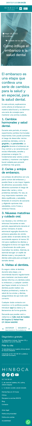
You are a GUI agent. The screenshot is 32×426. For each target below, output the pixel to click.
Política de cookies (8, 417)
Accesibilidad (6, 421)
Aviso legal (5, 410)
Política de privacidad (9, 414)
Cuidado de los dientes (17, 40)
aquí (11, 308)
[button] (20, 8)
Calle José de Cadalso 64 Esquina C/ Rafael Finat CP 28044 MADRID (16, 319)
